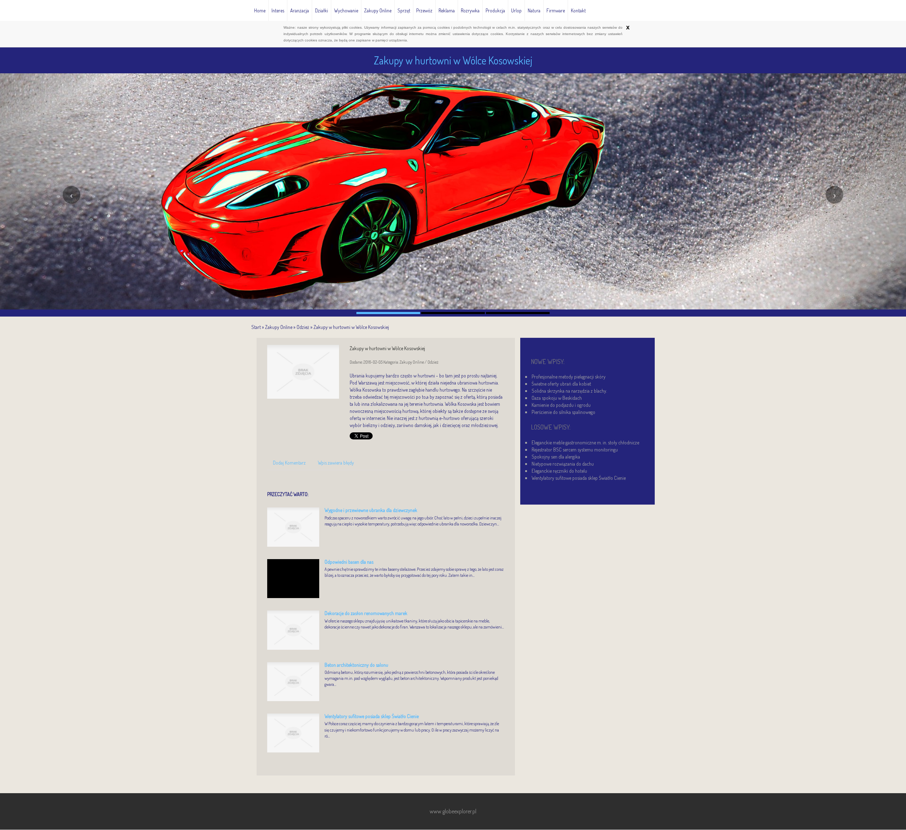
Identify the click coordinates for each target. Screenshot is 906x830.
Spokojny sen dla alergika (556, 457)
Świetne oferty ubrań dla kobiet (561, 384)
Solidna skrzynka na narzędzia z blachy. (569, 391)
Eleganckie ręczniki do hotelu (559, 471)
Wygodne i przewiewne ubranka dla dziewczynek (371, 510)
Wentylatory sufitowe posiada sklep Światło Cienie (372, 716)
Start (256, 327)
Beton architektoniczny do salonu (356, 665)
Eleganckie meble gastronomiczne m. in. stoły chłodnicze (585, 442)
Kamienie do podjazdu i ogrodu (561, 405)
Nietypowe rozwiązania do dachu (563, 464)
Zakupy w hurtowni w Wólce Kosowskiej (351, 327)
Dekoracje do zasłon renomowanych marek (366, 613)
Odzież (303, 327)
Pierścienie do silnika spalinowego (563, 412)
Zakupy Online (278, 327)
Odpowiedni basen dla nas (349, 562)
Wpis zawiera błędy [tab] (336, 463)
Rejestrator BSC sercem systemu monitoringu (575, 450)
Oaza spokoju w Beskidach (557, 398)
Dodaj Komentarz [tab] (289, 463)
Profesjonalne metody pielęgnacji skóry (569, 377)
